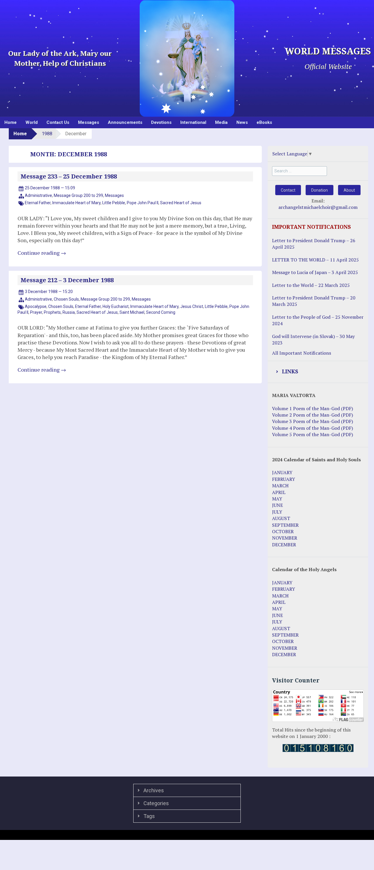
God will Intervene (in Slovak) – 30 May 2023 (313, 339)
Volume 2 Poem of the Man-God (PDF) (312, 415)
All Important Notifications (301, 353)
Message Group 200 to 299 (78, 195)
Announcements (125, 122)
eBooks (264, 122)
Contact (288, 190)
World (31, 122)
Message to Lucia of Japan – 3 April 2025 (315, 272)
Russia (69, 312)
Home (10, 122)
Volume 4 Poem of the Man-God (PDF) (312, 428)
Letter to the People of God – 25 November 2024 (317, 320)
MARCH (280, 485)
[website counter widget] (318, 747)
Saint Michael (132, 312)
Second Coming (160, 312)
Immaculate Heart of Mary (76, 202)
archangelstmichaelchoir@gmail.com (318, 207)
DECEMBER (284, 544)
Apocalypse (35, 306)
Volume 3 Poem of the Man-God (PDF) (312, 421)
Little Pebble (113, 202)
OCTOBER (283, 531)
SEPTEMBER (285, 525)
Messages (88, 122)
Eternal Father (38, 202)
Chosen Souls (66, 299)
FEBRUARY (283, 479)
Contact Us (57, 122)
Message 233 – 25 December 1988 (68, 176)
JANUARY (282, 472)
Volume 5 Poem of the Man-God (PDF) (312, 434)
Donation (319, 190)
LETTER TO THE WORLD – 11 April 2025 (315, 260)
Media (221, 122)
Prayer (36, 312)
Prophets (52, 312)
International (193, 122)
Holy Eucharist (116, 306)
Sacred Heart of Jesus (180, 202)
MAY (277, 498)
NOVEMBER (284, 538)
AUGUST (281, 518)
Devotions (161, 122)
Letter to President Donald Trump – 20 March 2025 (313, 300)
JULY (277, 512)
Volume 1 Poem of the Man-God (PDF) (312, 408)
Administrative (38, 195)
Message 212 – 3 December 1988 (67, 280)
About (349, 190)
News (242, 122)
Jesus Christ (191, 306)
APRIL (278, 492)
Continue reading (42, 252)
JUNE (277, 505)
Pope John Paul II (142, 202)
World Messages (328, 51)
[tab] (318, 371)
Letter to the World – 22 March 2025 (311, 285)
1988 (47, 133)
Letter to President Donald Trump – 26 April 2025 (313, 243)
